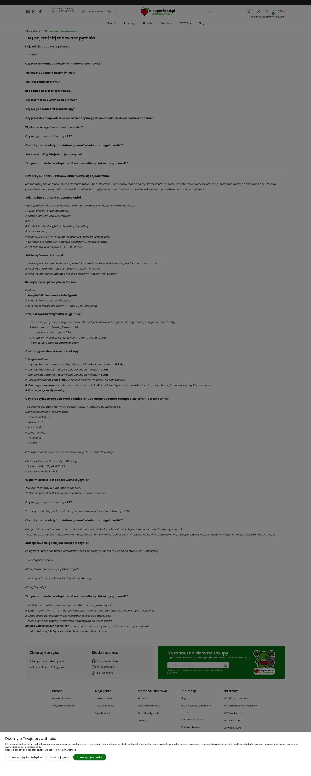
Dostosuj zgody (59, 757)
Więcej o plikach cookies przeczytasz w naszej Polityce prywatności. (41, 749)
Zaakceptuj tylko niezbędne (25, 757)
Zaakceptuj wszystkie (89, 757)
